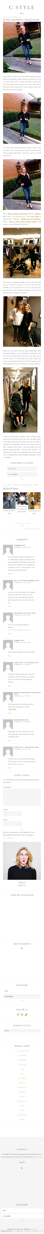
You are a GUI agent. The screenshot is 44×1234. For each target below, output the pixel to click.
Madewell (22, 1083)
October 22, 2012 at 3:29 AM (22, 547)
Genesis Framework (25, 1231)
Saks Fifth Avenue (22, 1101)
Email (5, 820)
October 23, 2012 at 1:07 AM (22, 642)
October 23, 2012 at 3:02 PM (22, 696)
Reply (9, 573)
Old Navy (22, 1096)
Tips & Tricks (7, 17)
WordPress (35, 1231)
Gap (22, 1069)
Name (5, 809)
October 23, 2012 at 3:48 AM (22, 664)
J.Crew (22, 1073)
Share (24, 484)
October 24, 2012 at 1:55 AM (22, 749)
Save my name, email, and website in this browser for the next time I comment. (18, 834)
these (37, 216)
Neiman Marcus (22, 1087)
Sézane (22, 1105)
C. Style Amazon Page (22, 1051)
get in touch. (39, 1157)
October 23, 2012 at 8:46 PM (22, 722)
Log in (41, 1231)
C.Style (22, 7)
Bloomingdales (22, 1060)
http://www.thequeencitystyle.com (19, 630)
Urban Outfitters (22, 1115)
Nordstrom (22, 1092)
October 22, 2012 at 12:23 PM (22, 582)
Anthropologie (22, 1055)
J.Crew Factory (22, 1078)
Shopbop (22, 1110)
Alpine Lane (33, 1229)
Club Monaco (22, 1064)
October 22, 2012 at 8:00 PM (22, 615)
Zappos (22, 1119)
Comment (7, 787)
